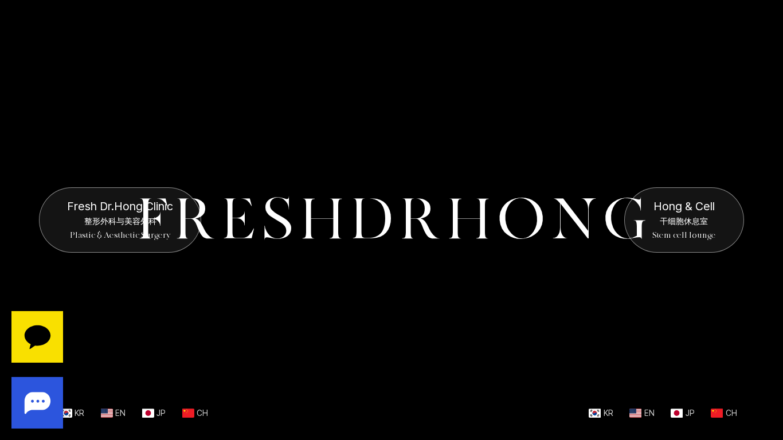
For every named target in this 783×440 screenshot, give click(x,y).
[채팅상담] (37, 369)
